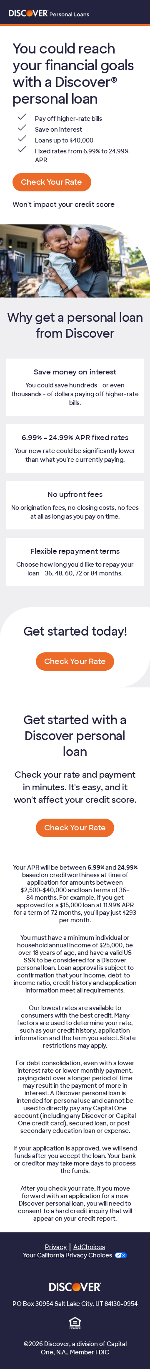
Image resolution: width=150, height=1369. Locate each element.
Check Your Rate (51, 182)
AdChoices (89, 1247)
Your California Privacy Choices (67, 1255)
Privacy (56, 1247)
